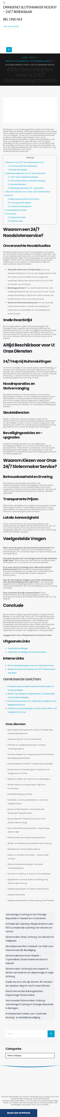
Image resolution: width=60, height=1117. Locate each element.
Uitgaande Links (17, 217)
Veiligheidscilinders (16, 894)
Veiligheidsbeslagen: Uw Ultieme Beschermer (28, 889)
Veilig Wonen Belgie (18, 648)
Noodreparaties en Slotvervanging (26, 180)
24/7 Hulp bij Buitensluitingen (23, 177)
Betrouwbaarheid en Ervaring (23, 199)
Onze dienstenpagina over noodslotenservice (31, 665)
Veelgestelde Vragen (16, 210)
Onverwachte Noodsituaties (22, 166)
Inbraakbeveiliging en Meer (20, 794)
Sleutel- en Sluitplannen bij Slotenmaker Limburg (29, 843)
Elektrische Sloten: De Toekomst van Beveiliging (29, 779)
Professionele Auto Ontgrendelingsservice (26, 837)
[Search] (51, 1033)
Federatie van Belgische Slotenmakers (27, 652)
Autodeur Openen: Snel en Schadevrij (24, 739)
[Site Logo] (25, 37)
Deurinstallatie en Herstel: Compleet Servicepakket (30, 763)
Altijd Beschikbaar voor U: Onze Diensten (25, 173)
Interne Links (15, 221)
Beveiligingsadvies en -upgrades (26, 188)
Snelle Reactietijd (17, 169)
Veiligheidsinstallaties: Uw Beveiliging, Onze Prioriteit (31, 900)
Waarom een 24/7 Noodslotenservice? (24, 162)
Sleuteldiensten (17, 184)
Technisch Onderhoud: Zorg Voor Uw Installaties (29, 873)
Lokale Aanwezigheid (19, 206)
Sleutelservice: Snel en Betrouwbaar (24, 849)
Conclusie (10, 213)
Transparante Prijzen (19, 202)
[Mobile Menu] (9, 49)
